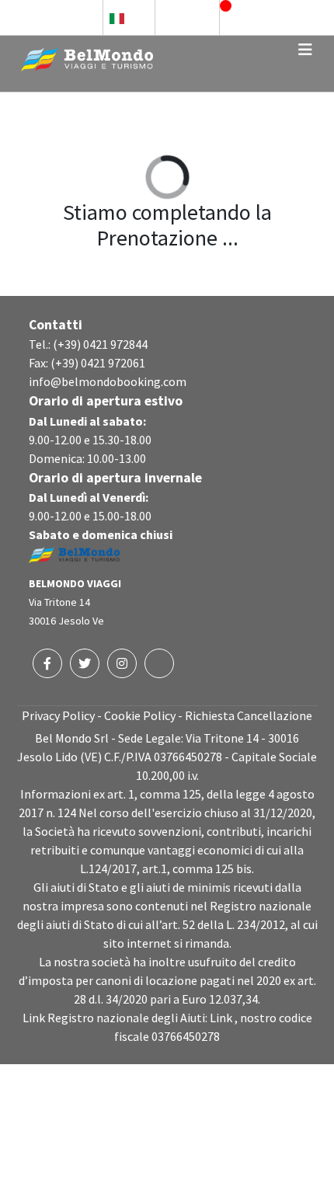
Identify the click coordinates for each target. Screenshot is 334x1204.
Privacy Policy (58, 715)
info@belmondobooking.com (107, 381)
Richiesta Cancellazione (248, 715)
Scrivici (194, 17)
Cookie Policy (140, 715)
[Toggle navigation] (305, 49)
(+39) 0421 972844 (100, 344)
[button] (129, 17)
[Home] (87, 57)
